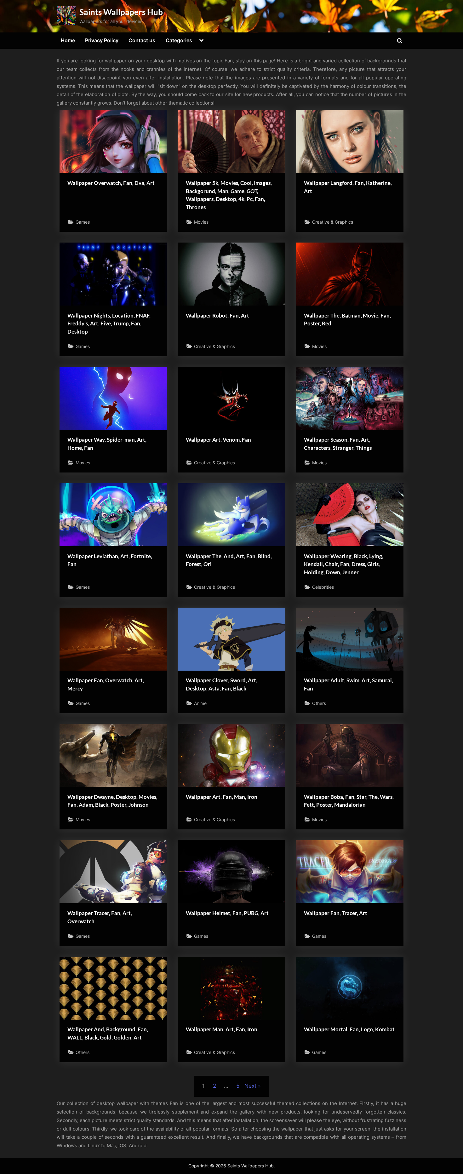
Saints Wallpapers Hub (121, 12)
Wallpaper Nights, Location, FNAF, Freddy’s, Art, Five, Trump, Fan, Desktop (109, 323)
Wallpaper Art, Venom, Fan (218, 439)
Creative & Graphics (332, 222)
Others (319, 703)
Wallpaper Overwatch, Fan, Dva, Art (111, 183)
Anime (200, 703)
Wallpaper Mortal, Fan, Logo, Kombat (349, 1029)
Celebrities (323, 587)
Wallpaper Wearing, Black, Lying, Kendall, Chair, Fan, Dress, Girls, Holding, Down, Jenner (343, 564)
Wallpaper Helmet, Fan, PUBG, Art (227, 913)
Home (68, 40)
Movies (201, 222)
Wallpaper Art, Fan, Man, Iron (221, 796)
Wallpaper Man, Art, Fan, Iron (221, 1029)
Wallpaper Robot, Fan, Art (217, 315)
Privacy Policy (101, 40)
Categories (179, 40)
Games (83, 222)
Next (250, 1086)
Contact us (142, 40)
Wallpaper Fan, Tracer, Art (335, 913)
